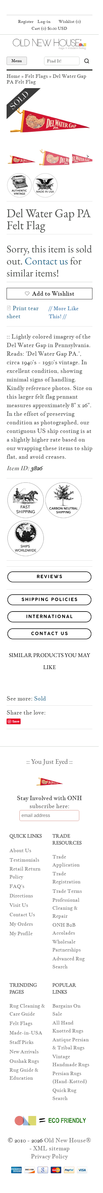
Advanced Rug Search (68, 963)
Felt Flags (36, 76)
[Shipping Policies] (49, 600)
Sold (40, 698)
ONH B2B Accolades (64, 929)
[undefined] (49, 116)
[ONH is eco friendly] (49, 1126)
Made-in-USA (25, 1033)
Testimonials (24, 860)
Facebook (38, 8)
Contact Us (22, 915)
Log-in (43, 21)
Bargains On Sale (66, 1010)
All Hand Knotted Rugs (67, 1027)
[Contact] (49, 634)
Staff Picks (21, 1042)
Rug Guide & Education (23, 1074)
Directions (21, 896)
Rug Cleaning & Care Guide (27, 1010)
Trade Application (66, 861)
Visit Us (18, 905)
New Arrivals (24, 1052)
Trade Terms (67, 891)
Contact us (46, 261)
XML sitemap (51, 1148)
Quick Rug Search (64, 1094)
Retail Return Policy (24, 873)
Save (15, 721)
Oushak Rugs (24, 1061)
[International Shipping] (49, 617)
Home (13, 76)
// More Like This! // (64, 312)
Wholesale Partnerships (66, 946)
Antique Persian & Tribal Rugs (70, 1044)
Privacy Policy (49, 1156)
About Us (20, 851)
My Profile (21, 934)
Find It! (54, 61)
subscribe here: (49, 806)
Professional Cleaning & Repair (66, 908)
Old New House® (67, 1140)
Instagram (60, 8)
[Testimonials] (49, 582)
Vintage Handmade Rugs (70, 1061)
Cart (49, 28)
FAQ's (16, 886)
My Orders (21, 924)
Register (25, 21)
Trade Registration (66, 878)
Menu (16, 60)
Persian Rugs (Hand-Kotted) (69, 1078)
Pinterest (49, 8)
